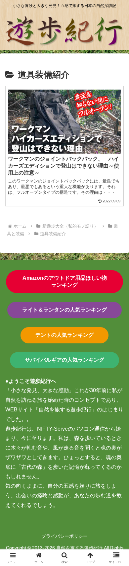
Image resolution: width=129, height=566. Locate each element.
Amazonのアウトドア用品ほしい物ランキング (64, 281)
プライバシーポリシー (64, 536)
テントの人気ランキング (64, 335)
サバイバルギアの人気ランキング (64, 360)
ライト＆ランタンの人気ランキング (64, 310)
